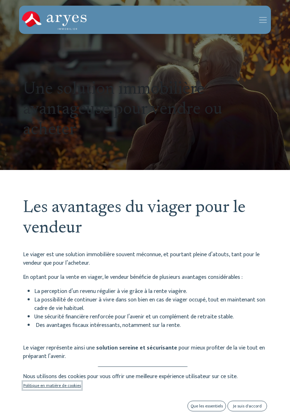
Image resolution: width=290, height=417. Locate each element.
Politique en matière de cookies (52, 385)
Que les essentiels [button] (207, 406)
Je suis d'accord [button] (247, 406)
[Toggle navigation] (263, 20)
